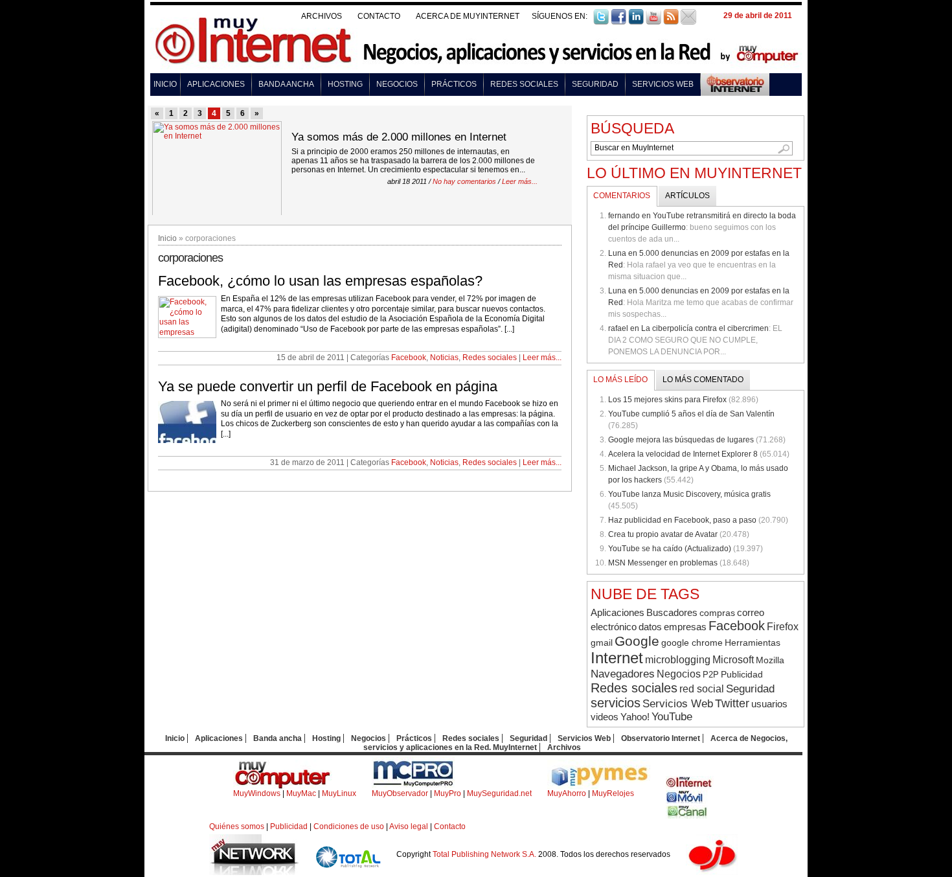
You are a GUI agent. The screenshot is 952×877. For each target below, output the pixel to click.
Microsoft (733, 659)
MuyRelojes (613, 793)
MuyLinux (339, 793)
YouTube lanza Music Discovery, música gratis (689, 494)
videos (604, 716)
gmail (602, 643)
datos (650, 626)
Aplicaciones (216, 84)
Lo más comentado (703, 379)
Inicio (165, 84)
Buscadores (671, 612)
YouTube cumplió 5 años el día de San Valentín (691, 413)
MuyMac (301, 793)
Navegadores (623, 673)
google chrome (692, 642)
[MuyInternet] (690, 786)
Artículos (687, 195)
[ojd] (712, 872)
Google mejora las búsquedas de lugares (681, 439)
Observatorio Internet (660, 738)
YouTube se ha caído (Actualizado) (669, 548)
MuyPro (447, 793)
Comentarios (621, 195)
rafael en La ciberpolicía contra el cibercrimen (688, 328)
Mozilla (770, 660)
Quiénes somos (236, 826)
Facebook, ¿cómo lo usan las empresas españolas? (320, 281)
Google (637, 640)
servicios (615, 703)
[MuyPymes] (598, 786)
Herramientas (752, 642)
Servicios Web (663, 84)
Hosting (345, 84)
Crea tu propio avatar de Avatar (663, 534)
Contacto (378, 16)
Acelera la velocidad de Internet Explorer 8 (683, 454)
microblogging (677, 659)
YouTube (672, 717)
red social (701, 688)
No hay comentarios (464, 181)
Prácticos (454, 84)
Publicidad (742, 674)
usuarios (769, 703)
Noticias (444, 357)
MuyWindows (256, 793)
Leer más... (520, 181)
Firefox (783, 626)
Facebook (408, 357)
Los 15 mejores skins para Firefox (667, 399)
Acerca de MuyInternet (467, 16)
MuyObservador (400, 793)
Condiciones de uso (348, 826)
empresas (685, 626)
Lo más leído (620, 379)
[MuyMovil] (687, 801)
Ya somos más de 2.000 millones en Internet (398, 137)
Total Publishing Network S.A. (484, 854)
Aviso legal (408, 826)
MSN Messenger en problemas (663, 562)
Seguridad (595, 84)
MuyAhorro (566, 793)
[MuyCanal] (687, 816)
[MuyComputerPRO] (413, 786)
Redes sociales (524, 84)
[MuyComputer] (282, 786)
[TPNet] (348, 872)
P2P (711, 674)
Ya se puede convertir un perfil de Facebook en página (327, 386)
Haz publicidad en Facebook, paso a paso (682, 520)
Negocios (397, 84)
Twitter (732, 703)
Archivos (321, 16)
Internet (617, 657)
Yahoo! (635, 717)
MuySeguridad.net (499, 793)
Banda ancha (286, 84)
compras (717, 613)
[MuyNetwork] (254, 872)
